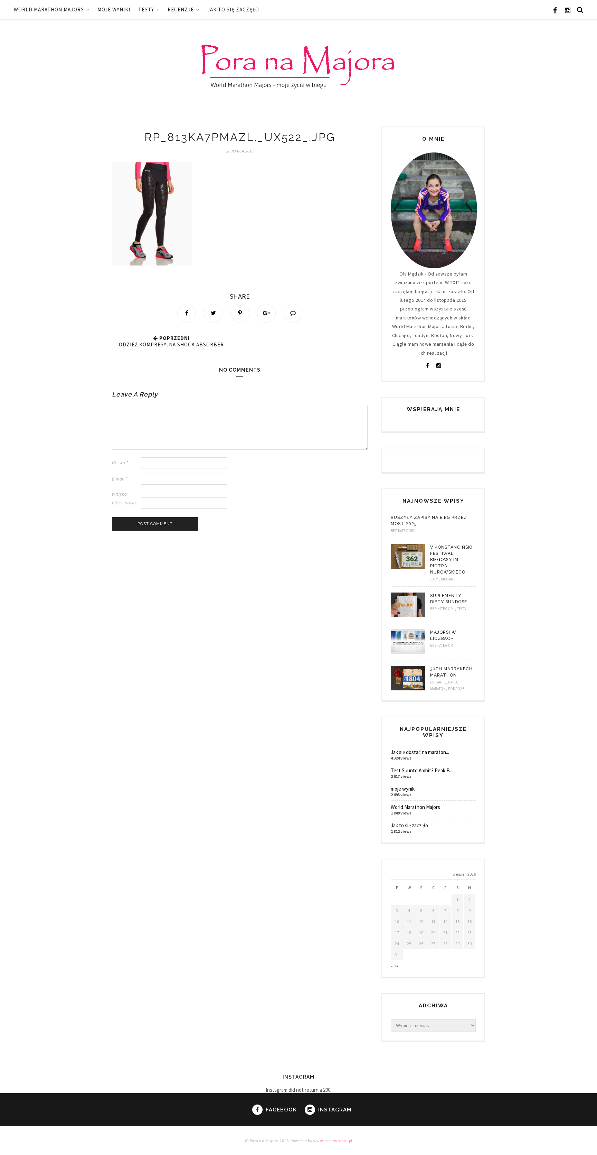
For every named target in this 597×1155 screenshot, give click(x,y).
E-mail (119, 479)
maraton (438, 688)
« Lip (394, 966)
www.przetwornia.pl (332, 1140)
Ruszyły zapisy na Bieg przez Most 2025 (429, 520)
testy (146, 9)
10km (434, 579)
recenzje (181, 9)
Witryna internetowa (124, 498)
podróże (456, 688)
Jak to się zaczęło (233, 9)
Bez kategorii (403, 530)
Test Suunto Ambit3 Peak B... (422, 770)
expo (452, 682)
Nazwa (120, 463)
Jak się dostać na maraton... (420, 752)
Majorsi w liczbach (443, 635)
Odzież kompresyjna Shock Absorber (171, 344)
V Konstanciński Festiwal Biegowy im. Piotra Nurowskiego (451, 560)
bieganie (448, 579)
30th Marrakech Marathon (451, 672)
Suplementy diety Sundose (448, 598)
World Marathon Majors (49, 9)
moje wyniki (113, 9)
